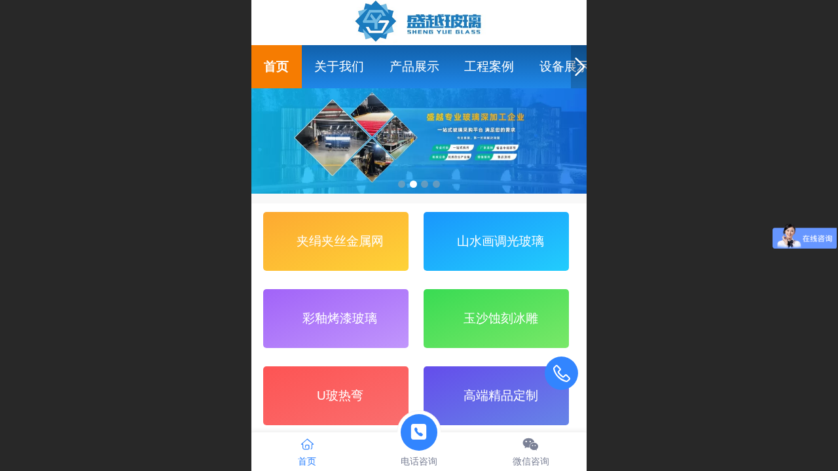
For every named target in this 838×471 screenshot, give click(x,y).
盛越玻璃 (420, 21)
